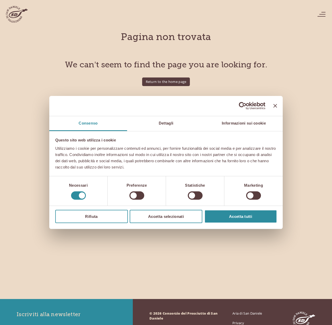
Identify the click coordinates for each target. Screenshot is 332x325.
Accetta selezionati (166, 216)
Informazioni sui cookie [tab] (244, 123)
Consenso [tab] (88, 123)
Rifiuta (91, 216)
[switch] (136, 195)
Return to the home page (166, 81)
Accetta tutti (240, 216)
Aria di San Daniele (247, 313)
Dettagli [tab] (166, 123)
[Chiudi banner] (275, 106)
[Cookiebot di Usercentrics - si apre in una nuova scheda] (242, 106)
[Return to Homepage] (16, 14)
